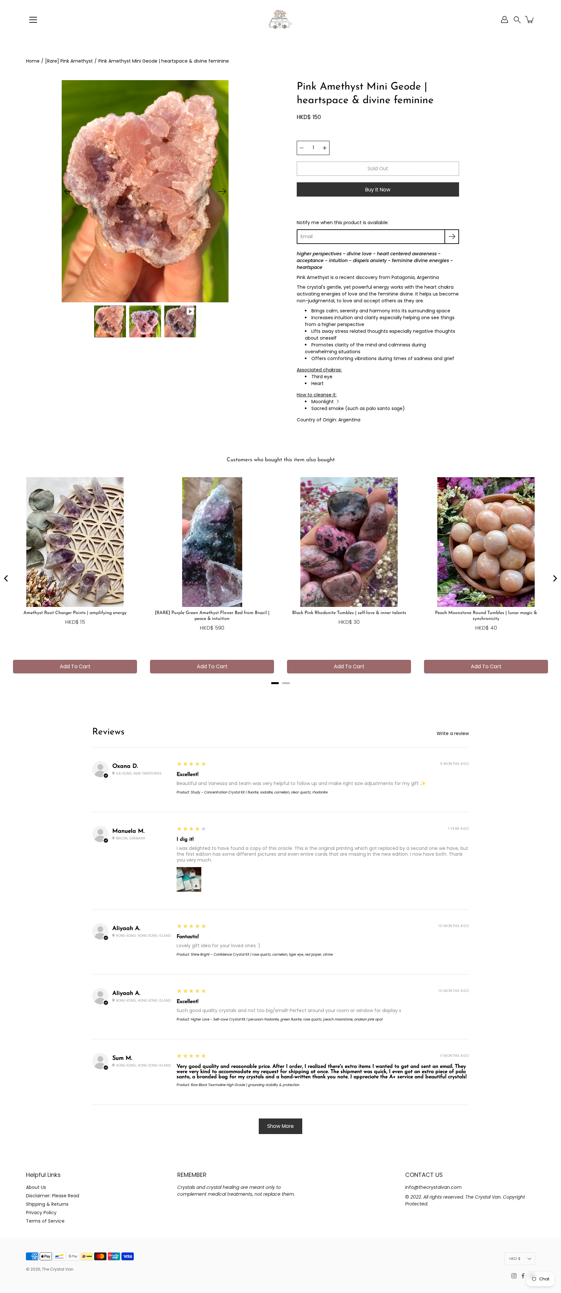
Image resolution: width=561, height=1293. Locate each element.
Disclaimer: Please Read (52, 1195)
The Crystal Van (57, 1269)
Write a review (453, 733)
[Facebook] (523, 1275)
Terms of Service (45, 1221)
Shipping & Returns (47, 1204)
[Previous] (68, 191)
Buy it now (378, 189)
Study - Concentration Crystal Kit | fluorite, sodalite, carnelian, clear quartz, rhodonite (259, 792)
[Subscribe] (451, 236)
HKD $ (514, 1258)
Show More (280, 1126)
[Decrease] (301, 148)
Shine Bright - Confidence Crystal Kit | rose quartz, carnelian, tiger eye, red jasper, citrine (262, 954)
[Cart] (530, 19)
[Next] (222, 191)
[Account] (504, 19)
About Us (36, 1187)
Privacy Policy (41, 1212)
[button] (517, 20)
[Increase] (325, 148)
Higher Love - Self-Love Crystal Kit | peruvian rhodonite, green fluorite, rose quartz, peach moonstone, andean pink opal (286, 1019)
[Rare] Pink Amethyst (69, 61)
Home (33, 61)
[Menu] (33, 20)
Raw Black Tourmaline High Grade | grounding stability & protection (245, 1084)
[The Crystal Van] (280, 19)
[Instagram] (514, 1275)
